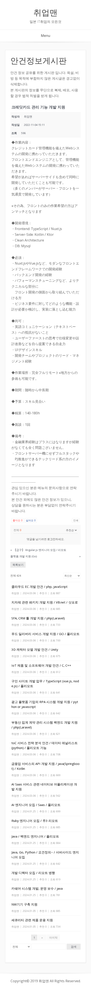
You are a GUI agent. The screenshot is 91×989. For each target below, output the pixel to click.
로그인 (51, 539)
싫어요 (31, 520)
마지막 (53, 937)
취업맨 (45, 12)
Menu (45, 35)
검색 (73, 947)
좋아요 (17, 520)
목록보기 (17, 565)
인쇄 (75, 520)
